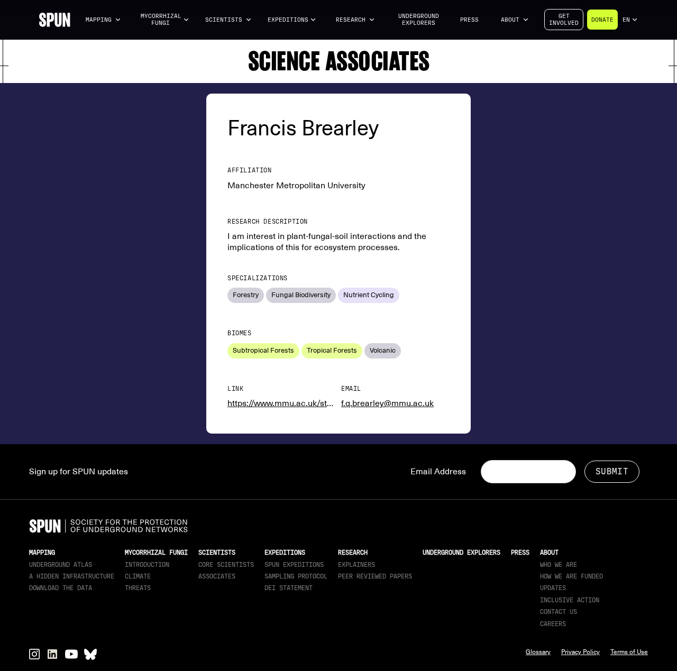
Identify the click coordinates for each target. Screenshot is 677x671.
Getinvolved (564, 19)
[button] (103, 20)
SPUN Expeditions (294, 564)
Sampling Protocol (295, 576)
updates (553, 588)
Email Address (438, 471)
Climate (138, 576)
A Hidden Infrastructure (71, 576)
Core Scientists (226, 564)
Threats (138, 588)
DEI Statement (288, 588)
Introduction (147, 564)
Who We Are (558, 564)
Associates (216, 576)
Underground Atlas (60, 564)
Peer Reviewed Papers (375, 576)
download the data (60, 588)
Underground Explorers (418, 19)
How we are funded (571, 576)
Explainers (356, 564)
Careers (553, 624)
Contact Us (558, 611)
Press (469, 19)
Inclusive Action (569, 600)
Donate (602, 19)
